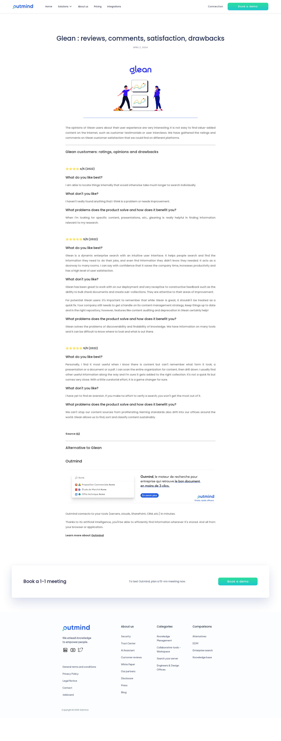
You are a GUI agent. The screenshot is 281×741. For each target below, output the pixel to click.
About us (83, 6)
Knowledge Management (164, 638)
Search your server (167, 658)
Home (48, 6)
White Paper (128, 664)
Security (126, 636)
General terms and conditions (79, 666)
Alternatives (199, 636)
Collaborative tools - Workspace (169, 649)
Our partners (128, 671)
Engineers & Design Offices (168, 667)
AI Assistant (128, 650)
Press (124, 685)
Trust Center (128, 643)
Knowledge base (202, 657)
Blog (124, 692)
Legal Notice (69, 680)
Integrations (114, 6)
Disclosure (127, 678)
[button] (65, 6)
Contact (67, 687)
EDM (195, 643)
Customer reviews (131, 657)
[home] (23, 6)
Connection (215, 6)
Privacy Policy (70, 673)
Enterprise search (203, 650)
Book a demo (238, 581)
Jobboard (68, 694)
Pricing (97, 6)
